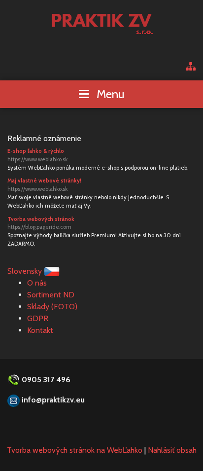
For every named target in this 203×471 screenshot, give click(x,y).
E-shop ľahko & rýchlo (37, 155)
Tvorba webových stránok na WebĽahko (74, 450)
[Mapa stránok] (191, 67)
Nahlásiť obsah (172, 450)
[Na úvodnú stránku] (101, 21)
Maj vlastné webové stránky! (44, 184)
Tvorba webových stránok (40, 223)
